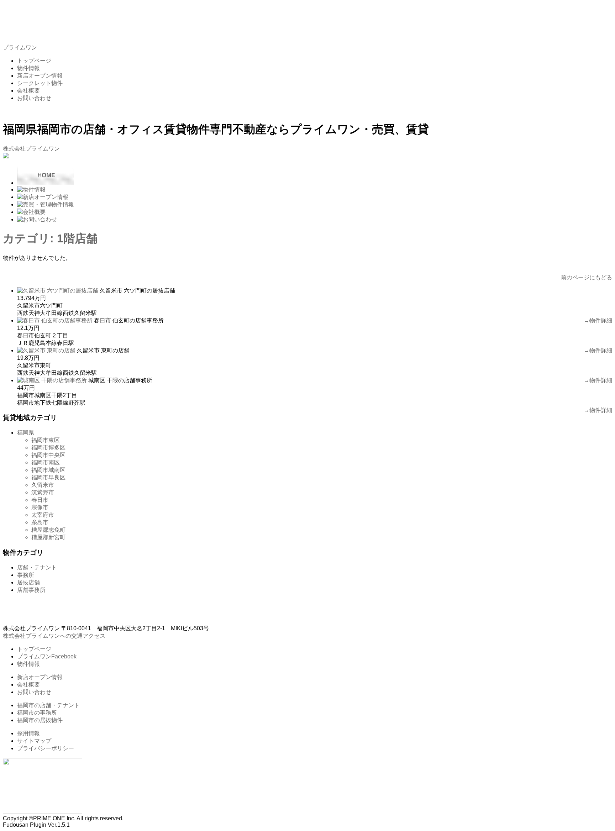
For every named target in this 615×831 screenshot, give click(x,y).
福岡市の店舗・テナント (48, 705)
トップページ (34, 61)
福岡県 (25, 433)
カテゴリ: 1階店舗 (50, 238)
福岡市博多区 (48, 448)
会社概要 (28, 91)
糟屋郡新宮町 (48, 537)
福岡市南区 (45, 462)
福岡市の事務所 (37, 713)
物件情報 (28, 68)
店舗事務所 (31, 590)
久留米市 (42, 485)
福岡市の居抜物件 (40, 720)
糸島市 (39, 522)
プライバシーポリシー (45, 748)
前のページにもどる (586, 277)
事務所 (25, 575)
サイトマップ (34, 741)
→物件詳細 (598, 320)
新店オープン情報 (40, 76)
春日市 (39, 500)
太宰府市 (42, 515)
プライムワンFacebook (47, 656)
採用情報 (28, 733)
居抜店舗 (28, 582)
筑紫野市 (42, 492)
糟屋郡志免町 (48, 530)
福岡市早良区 (48, 477)
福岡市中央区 (48, 455)
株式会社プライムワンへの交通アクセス (54, 636)
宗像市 (39, 507)
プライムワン (20, 47)
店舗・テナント (37, 567)
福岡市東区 (45, 440)
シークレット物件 (40, 83)
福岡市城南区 (48, 470)
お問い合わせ (34, 98)
